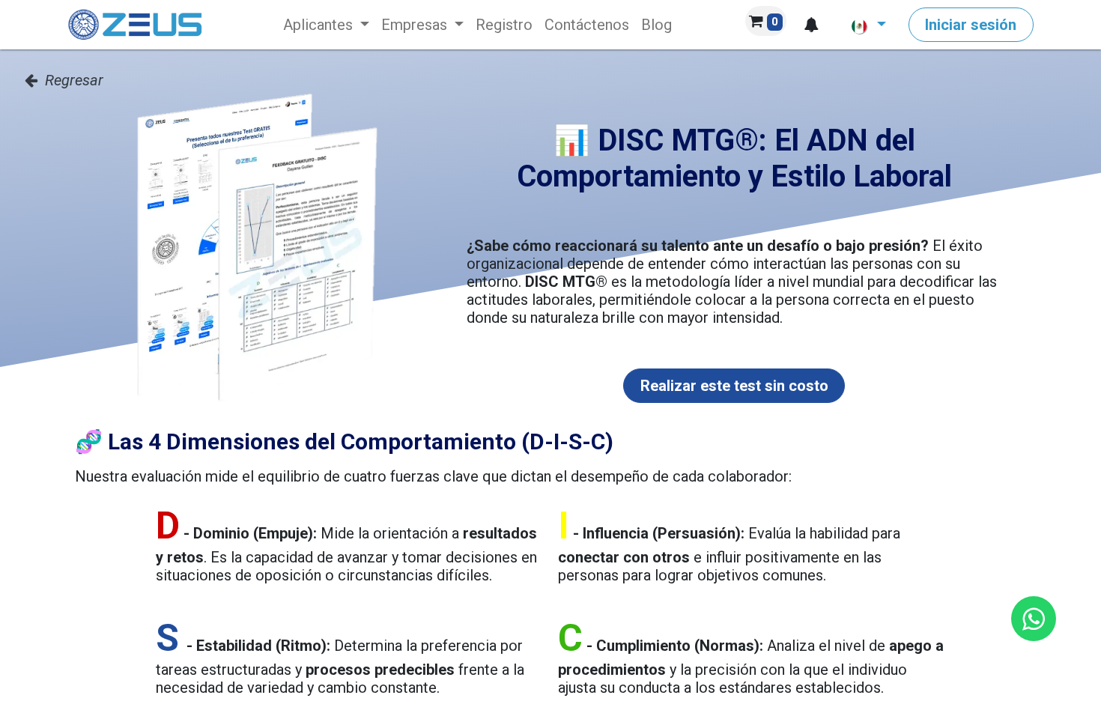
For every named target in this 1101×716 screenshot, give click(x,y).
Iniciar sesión (970, 25)
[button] (811, 24)
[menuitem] (326, 25)
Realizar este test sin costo (734, 386)
